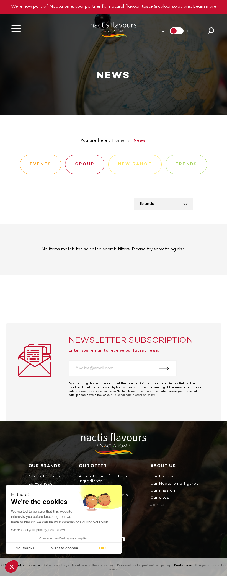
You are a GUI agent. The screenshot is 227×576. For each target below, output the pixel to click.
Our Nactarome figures (174, 484)
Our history (162, 476)
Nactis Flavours (45, 476)
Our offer (93, 466)
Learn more (204, 7)
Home (118, 141)
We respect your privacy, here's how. (38, 530)
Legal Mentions (74, 565)
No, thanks (25, 548)
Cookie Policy (102, 565)
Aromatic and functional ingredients (104, 479)
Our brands (45, 466)
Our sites (159, 498)
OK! (102, 548)
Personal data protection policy (134, 395)
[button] (11, 566)
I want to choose (63, 548)
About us (163, 466)
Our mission (162, 491)
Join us (157, 505)
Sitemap (51, 565)
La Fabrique (41, 484)
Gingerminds (206, 565)
